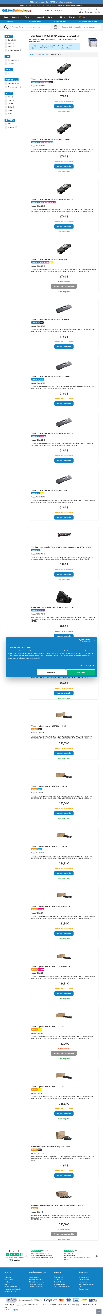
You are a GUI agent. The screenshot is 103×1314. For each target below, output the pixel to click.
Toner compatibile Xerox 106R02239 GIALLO (50, 259)
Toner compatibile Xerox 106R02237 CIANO (50, 139)
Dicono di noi (58, 1277)
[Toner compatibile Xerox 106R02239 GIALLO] (64, 248)
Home (32, 55)
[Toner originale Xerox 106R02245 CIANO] (64, 775)
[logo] (16, 10)
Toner (38, 55)
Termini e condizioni (36, 1287)
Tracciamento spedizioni (87, 1284)
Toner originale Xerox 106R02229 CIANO (49, 846)
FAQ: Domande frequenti (62, 1287)
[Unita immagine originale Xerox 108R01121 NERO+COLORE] (64, 1194)
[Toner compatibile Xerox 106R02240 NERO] (64, 68)
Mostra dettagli (85, 666)
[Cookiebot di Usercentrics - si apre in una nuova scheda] (81, 640)
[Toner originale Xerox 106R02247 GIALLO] (64, 1015)
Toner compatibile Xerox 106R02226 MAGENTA (52, 433)
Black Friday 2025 (10, 1291)
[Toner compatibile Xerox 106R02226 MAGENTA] (64, 422)
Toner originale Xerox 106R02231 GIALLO (49, 1086)
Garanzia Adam (59, 1279)
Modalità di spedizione (36, 1282)
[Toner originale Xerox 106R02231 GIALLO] (64, 1075)
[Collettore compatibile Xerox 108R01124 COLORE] (64, 596)
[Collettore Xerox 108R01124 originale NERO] (64, 1135)
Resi (80, 1287)
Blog (6, 1284)
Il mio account (84, 1277)
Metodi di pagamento (36, 1279)
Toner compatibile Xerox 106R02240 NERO (50, 79)
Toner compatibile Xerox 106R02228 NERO (50, 319)
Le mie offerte (84, 1279)
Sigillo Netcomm (59, 1282)
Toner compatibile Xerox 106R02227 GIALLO (50, 490)
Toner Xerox (45, 55)
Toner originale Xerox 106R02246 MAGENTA (50, 906)
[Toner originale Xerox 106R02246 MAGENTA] (64, 895)
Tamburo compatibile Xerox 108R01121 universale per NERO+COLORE (62, 547)
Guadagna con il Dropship (13, 1289)
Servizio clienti (84, 1289)
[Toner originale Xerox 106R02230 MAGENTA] (64, 955)
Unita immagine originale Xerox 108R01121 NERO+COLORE (57, 1205)
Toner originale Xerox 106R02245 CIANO (49, 786)
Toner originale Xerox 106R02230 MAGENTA (50, 966)
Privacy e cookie (59, 1284)
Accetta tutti (81, 672)
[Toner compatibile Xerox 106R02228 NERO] (64, 308)
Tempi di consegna (35, 1284)
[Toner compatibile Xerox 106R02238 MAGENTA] (64, 188)
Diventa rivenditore (11, 1287)
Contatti (7, 1282)
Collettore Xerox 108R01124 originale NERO (50, 1147)
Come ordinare (34, 1277)
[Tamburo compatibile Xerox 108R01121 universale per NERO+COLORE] (64, 536)
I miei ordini (83, 1282)
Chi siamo (8, 1277)
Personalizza (50, 672)
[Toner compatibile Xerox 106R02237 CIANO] (64, 128)
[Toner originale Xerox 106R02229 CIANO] (64, 835)
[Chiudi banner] (94, 640)
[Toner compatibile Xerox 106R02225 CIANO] (64, 365)
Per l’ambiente (9, 1279)
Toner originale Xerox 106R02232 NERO (48, 726)
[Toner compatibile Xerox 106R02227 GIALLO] (64, 479)
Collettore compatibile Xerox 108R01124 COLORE (53, 607)
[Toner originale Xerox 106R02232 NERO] (64, 715)
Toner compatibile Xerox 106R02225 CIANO (50, 376)
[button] (20, 17)
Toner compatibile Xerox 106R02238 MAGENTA (52, 199)
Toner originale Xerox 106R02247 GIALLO (49, 1026)
